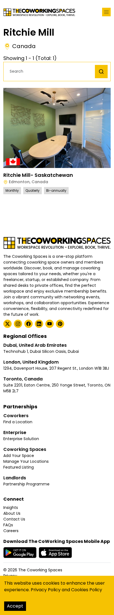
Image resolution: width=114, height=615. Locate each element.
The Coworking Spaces (40, 570)
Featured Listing (18, 467)
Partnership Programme (26, 484)
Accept (15, 606)
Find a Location (17, 422)
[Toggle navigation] (106, 12)
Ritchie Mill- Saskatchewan (38, 175)
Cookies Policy (86, 590)
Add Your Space (18, 455)
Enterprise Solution (21, 438)
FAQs (8, 525)
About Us (11, 513)
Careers (11, 530)
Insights (10, 507)
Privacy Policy (46, 590)
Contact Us (14, 519)
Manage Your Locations (26, 461)
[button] (50, 71)
